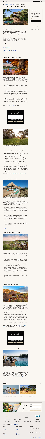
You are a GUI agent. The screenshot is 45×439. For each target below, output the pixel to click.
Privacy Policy (32, 437)
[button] (36, 24)
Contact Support (40, 437)
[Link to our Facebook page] (30, 428)
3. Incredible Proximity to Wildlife (7, 48)
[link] (11, 391)
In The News (4, 429)
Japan (17, 433)
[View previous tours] (39, 383)
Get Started (36, 20)
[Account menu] (41, 1)
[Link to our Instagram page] (31, 428)
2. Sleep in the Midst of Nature (7, 47)
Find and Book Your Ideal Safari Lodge (8, 53)
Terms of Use (36, 437)
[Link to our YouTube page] (35, 428)
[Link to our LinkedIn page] (33, 428)
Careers (4, 433)
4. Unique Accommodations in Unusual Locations (9, 50)
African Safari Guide (11, 4)
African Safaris (6, 4)
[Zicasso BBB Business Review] (37, 416)
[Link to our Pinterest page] (36, 428)
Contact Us (4, 434)
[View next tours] (41, 383)
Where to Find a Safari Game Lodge (7, 51)
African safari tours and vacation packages (17, 376)
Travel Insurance (5, 430)
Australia (17, 430)
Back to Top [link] (4, 228)
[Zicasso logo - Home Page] (5, 1)
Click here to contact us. (14, 424)
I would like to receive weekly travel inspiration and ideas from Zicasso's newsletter (15, 119)
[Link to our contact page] (38, 428)
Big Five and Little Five (11, 105)
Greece (17, 429)
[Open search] (27, 1)
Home (3, 4)
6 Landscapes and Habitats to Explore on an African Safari (18, 173)
